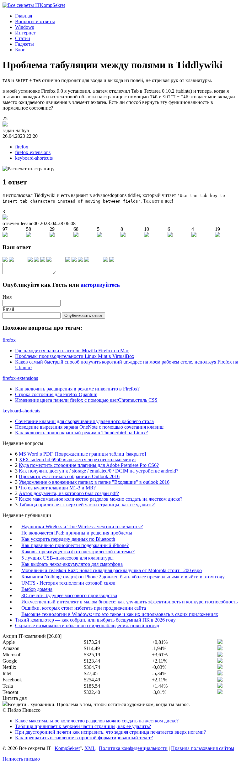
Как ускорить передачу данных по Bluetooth (68, 539)
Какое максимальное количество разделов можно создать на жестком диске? (100, 499)
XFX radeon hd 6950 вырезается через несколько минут (77, 459)
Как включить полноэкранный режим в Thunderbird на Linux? (81, 432)
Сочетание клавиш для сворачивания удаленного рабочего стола (84, 421)
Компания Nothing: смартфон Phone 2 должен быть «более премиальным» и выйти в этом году (123, 576)
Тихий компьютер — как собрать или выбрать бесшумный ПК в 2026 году (95, 620)
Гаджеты (24, 44)
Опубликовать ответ (83, 315)
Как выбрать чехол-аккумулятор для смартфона (72, 564)
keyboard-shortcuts (34, 158)
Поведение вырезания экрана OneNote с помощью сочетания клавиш (89, 427)
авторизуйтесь (100, 285)
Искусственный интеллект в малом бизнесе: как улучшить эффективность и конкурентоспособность (129, 601)
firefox (21, 146)
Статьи (22, 38)
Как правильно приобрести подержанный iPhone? (75, 545)
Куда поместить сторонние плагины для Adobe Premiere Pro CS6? (89, 465)
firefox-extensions (33, 152)
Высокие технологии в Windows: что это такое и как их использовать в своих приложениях (119, 614)
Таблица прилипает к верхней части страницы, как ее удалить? (87, 504)
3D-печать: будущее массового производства (69, 595)
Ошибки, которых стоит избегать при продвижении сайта (83, 608)
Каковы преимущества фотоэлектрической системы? (78, 551)
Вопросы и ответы (35, 21)
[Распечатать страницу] (29, 169)
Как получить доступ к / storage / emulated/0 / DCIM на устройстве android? (98, 470)
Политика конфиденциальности (133, 748)
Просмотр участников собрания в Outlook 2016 (69, 476)
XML (89, 748)
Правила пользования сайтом (202, 748)
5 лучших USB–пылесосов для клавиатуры (67, 558)
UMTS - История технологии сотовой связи (68, 583)
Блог (20, 49)
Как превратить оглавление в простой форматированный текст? (84, 737)
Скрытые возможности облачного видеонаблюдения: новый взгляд (87, 625)
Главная (23, 15)
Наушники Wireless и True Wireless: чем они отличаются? (82, 526)
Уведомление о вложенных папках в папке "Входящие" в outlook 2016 (94, 482)
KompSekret (67, 748)
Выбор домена (36, 589)
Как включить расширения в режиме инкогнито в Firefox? (77, 388)
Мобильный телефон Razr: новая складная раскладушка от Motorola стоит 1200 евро (111, 570)
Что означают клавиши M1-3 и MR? (57, 487)
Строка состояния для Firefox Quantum (56, 394)
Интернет (25, 32)
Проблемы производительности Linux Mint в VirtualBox (74, 356)
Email (8, 309)
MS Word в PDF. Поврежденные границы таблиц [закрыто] (82, 454)
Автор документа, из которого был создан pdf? (69, 493)
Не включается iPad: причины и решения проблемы (76, 532)
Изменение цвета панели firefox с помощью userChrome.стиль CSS (86, 400)
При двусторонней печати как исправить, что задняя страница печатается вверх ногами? (110, 732)
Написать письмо (21, 759)
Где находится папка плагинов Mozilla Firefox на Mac (72, 350)
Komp (52, 5)
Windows (24, 27)
